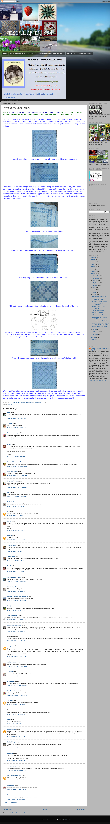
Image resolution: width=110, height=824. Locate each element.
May (94, 292)
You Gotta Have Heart (99, 326)
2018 (93, 262)
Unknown (10, 700)
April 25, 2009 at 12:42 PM (17, 780)
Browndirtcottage (12, 433)
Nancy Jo (10, 646)
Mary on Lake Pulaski (14, 577)
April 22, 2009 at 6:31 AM (16, 748)
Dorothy (9, 423)
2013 (93, 264)
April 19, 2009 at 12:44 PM (16, 540)
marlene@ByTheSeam (14, 625)
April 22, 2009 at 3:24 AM (16, 724)
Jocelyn (9, 606)
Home (5, 53)
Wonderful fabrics (98, 314)
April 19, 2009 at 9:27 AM (16, 439)
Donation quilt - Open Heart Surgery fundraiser (99, 303)
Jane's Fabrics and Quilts (15, 462)
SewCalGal (10, 785)
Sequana (10, 753)
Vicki (8, 511)
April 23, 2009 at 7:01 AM (16, 770)
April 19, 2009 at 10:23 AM (17, 466)
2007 (93, 339)
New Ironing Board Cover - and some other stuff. (100, 323)
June (94, 290)
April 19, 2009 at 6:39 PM (16, 631)
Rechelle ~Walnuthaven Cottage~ (17, 596)
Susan (9, 521)
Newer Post (8, 809)
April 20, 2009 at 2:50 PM (17, 666)
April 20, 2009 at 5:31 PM (16, 676)
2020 (93, 259)
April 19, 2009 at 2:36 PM (16, 581)
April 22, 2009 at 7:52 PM (16, 760)
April (94, 294)
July (94, 287)
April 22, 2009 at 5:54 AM (16, 736)
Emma (9, 794)
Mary (8, 492)
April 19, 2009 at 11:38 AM (16, 516)
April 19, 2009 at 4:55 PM (16, 610)
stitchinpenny (11, 729)
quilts (10, 404)
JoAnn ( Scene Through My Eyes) (100, 349)
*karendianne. (11, 766)
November (96, 278)
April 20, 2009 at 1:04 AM (16, 640)
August (95, 285)
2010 (93, 271)
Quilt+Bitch (10, 502)
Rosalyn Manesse (13, 690)
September (96, 282)
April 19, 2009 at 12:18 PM (16, 530)
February (96, 332)
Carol (9, 566)
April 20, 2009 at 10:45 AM (17, 656)
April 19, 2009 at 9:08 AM (16, 418)
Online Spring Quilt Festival (98, 307)
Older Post (81, 809)
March (95, 329)
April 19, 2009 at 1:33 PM (16, 572)
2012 (93, 266)
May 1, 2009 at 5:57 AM (16, 799)
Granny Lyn (11, 681)
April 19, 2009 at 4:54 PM (16, 600)
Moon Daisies (11, 545)
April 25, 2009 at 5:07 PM (16, 789)
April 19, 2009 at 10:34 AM (17, 476)
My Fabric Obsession (14, 775)
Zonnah (9, 535)
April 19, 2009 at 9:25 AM (16, 427)
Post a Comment (10, 802)
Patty (8, 719)
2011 (93, 269)
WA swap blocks (97, 312)
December (96, 275)
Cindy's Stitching (12, 615)
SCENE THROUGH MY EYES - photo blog (22, 53)
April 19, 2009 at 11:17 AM (16, 506)
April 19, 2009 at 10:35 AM (17, 487)
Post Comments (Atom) (20, 813)
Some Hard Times (98, 310)
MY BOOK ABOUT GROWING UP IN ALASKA (50, 53)
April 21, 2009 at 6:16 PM (16, 714)
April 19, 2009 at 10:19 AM (16, 456)
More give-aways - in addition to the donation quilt (99, 298)
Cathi (8, 412)
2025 (93, 257)
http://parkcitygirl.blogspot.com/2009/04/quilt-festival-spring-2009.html (34, 112)
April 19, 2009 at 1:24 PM (16, 560)
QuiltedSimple (11, 742)
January (95, 334)
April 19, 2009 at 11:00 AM (17, 496)
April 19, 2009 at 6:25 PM (16, 620)
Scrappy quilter (12, 586)
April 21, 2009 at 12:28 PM (16, 704)
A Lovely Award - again (100, 320)
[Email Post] (45, 402)
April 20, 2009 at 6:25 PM (17, 685)
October (95, 280)
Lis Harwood (11, 556)
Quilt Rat (10, 671)
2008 (93, 337)
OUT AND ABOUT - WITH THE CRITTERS (79, 53)
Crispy (9, 444)
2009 (93, 273)
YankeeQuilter (11, 662)
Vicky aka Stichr (12, 471)
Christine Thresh (12, 481)
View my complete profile (97, 380)
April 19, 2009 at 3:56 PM (16, 591)
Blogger (67, 819)
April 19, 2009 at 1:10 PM (16, 551)
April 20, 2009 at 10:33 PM (17, 695)
